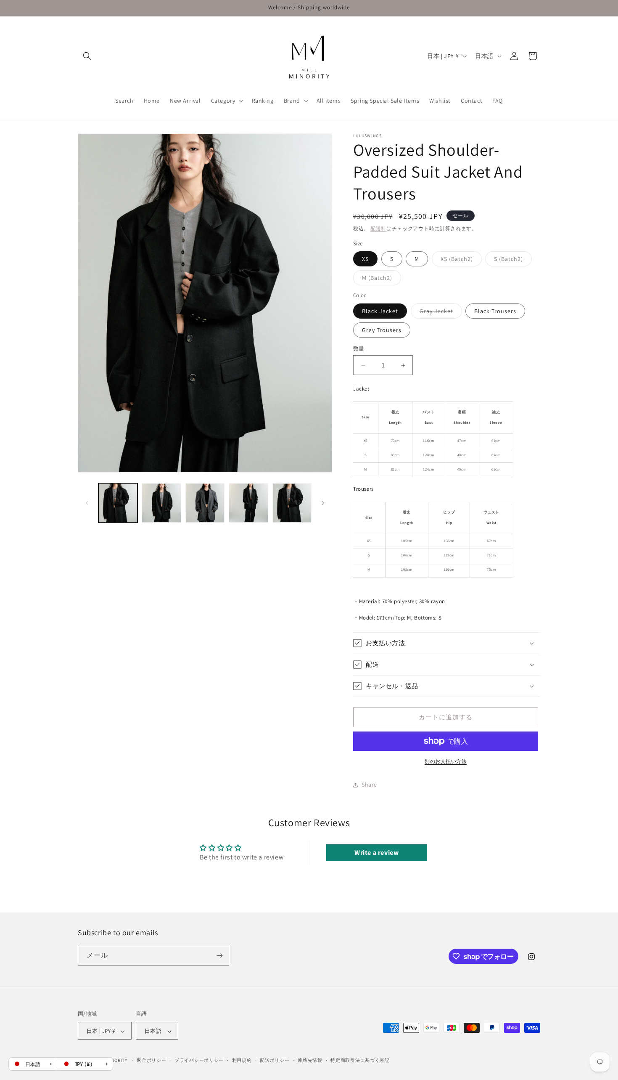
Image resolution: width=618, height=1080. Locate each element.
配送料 (378, 228)
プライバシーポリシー (199, 1060)
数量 (358, 348)
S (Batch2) (511, 260)
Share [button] (369, 785)
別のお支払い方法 (446, 761)
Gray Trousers (381, 330)
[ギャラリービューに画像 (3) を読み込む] (204, 502)
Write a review (376, 852)
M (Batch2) (380, 279)
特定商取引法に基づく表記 (359, 1060)
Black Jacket (380, 311)
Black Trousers (495, 311)
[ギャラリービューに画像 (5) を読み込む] (292, 502)
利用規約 (242, 1060)
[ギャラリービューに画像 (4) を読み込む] (248, 502)
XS (365, 259)
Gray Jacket (439, 313)
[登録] (219, 956)
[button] (87, 56)
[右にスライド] (323, 503)
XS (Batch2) (460, 260)
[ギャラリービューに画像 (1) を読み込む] (117, 502)
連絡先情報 (310, 1060)
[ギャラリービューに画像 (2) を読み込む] (161, 502)
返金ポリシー (151, 1060)
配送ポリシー (274, 1060)
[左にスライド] (87, 503)
